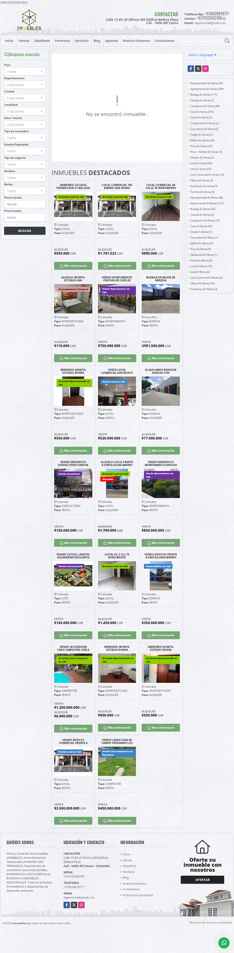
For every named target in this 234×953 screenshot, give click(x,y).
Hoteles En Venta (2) (202, 157)
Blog (96, 40)
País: (7, 65)
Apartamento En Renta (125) (206, 203)
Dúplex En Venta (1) (201, 135)
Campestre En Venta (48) (205, 106)
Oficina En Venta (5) (201, 180)
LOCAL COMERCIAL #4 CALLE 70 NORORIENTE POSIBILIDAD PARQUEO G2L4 (160, 186)
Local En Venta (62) (201, 163)
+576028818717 (217, 13)
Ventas (24, 40)
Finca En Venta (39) (201, 146)
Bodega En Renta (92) (202, 209)
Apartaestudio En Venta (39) (206, 83)
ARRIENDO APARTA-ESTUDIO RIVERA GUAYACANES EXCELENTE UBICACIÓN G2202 (73, 371)
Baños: (8, 184)
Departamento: (14, 78)
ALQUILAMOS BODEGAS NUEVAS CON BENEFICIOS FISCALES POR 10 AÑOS (160, 371)
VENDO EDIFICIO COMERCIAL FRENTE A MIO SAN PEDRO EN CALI (73, 741)
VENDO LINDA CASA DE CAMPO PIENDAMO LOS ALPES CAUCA (117, 741)
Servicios (82, 40)
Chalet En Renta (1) (201, 232)
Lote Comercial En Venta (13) (207, 175)
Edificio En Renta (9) (201, 243)
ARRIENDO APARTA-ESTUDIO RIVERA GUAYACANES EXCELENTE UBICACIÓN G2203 (161, 648)
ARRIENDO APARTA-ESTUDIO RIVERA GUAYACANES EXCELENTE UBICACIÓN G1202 (117, 648)
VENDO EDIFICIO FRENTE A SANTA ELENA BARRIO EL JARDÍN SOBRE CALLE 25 (160, 556)
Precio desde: (13, 197)
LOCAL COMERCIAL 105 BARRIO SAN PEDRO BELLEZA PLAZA (117, 186)
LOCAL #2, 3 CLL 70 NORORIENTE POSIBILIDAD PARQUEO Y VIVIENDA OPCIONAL (117, 556)
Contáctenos (165, 40)
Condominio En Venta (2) (204, 123)
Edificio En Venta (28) (202, 140)
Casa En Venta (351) (202, 112)
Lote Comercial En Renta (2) (206, 278)
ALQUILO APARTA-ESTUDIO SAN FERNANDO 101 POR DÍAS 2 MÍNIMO (73, 279)
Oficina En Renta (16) (202, 283)
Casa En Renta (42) (201, 226)
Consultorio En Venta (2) (204, 129)
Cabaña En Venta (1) (202, 100)
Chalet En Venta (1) (201, 117)
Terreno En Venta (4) (202, 192)
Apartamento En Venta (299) (206, 89)
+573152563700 (209, 18)
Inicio (9, 40)
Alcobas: (9, 171)
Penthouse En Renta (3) (203, 289)
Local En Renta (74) (201, 266)
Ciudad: (9, 91)
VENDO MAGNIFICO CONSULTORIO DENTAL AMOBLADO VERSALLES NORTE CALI (73, 463)
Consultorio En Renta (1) (204, 238)
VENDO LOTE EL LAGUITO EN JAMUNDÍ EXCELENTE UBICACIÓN (73, 556)
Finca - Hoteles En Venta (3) (206, 152)
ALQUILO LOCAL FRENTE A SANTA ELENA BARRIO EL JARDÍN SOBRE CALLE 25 (117, 463)
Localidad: (11, 105)
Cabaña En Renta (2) (202, 215)
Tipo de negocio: (15, 158)
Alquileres (42, 40)
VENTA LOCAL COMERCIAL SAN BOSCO (117, 371)
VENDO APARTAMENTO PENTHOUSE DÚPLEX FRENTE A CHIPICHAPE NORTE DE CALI (117, 279)
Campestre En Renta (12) (205, 220)
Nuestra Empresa (136, 40)
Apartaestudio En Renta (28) (206, 197)
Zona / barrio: (13, 118)
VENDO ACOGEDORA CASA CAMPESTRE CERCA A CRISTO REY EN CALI (73, 648)
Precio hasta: (12, 211)
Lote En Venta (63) (200, 169)
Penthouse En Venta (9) (203, 186)
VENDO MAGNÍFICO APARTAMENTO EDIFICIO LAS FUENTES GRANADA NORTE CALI (161, 463)
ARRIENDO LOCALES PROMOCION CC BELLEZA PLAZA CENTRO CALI (73, 186)
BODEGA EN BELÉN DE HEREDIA (160, 279)
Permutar (62, 40)
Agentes (111, 40)
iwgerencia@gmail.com (79, 897)
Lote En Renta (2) (200, 272)
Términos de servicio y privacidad (210, 922)
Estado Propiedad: (16, 144)
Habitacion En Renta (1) (204, 255)
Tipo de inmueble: (16, 131)
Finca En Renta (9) (200, 249)
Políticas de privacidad (138, 895)
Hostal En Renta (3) (201, 260)
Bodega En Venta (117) (203, 95)
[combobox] (24, 71)
